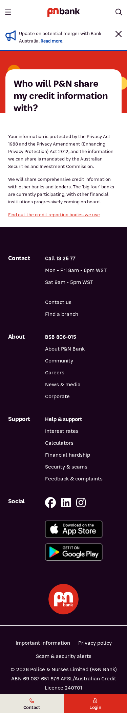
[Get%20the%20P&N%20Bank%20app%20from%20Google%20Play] (82, 552)
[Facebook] (50, 503)
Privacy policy (95, 643)
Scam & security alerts (63, 656)
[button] (118, 34)
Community (59, 360)
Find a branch (61, 314)
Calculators (59, 443)
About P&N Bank (65, 348)
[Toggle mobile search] (119, 12)
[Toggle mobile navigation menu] (8, 12)
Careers (54, 372)
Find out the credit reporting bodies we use (54, 215)
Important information (43, 643)
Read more (51, 41)
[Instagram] (81, 503)
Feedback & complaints (74, 478)
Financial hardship (67, 455)
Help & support (63, 419)
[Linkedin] (66, 503)
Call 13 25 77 (60, 258)
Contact (31, 707)
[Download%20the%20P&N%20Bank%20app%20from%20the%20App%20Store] (82, 529)
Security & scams (66, 466)
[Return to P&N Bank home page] (63, 12)
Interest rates (62, 431)
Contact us (58, 302)
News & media (63, 384)
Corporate (57, 396)
